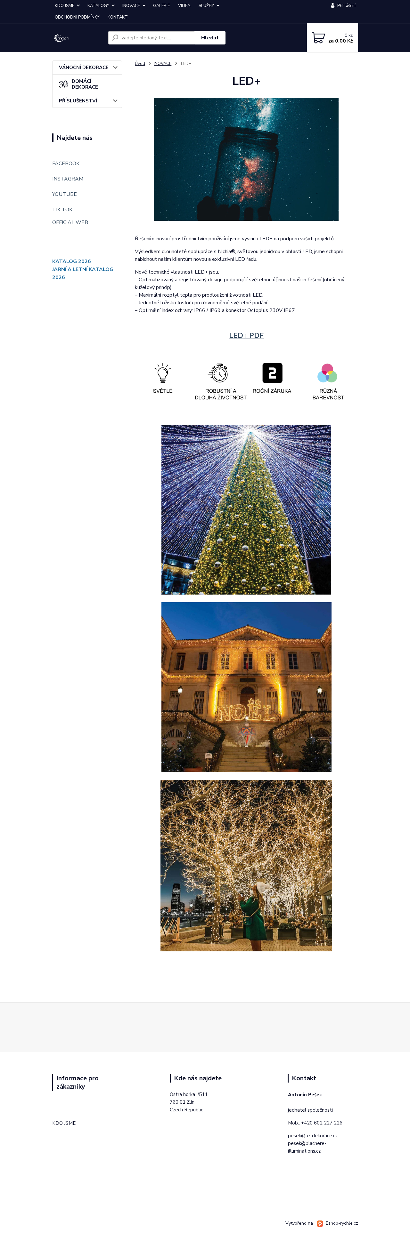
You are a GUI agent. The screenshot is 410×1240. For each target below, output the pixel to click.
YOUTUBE (64, 194)
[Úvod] (77, 38)
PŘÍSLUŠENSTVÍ (78, 101)
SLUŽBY (206, 6)
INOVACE (131, 6)
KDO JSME (64, 6)
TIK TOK (62, 209)
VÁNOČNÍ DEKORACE (84, 67)
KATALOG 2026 (71, 261)
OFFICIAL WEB (70, 222)
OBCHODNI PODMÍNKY (77, 17)
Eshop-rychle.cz (342, 1223)
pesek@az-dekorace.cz (313, 1135)
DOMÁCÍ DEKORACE (85, 84)
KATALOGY (98, 6)
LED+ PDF (246, 335)
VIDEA (184, 6)
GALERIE (161, 6)
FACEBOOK (65, 163)
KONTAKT (118, 17)
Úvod (140, 64)
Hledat (210, 37)
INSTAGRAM (67, 178)
